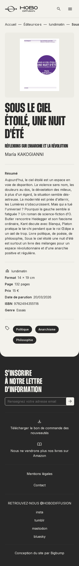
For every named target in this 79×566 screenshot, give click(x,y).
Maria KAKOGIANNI (24, 154)
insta (39, 512)
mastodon (39, 528)
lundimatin (19, 271)
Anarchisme (47, 329)
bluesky (40, 536)
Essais (21, 310)
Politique (22, 329)
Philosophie (24, 340)
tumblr (39, 520)
